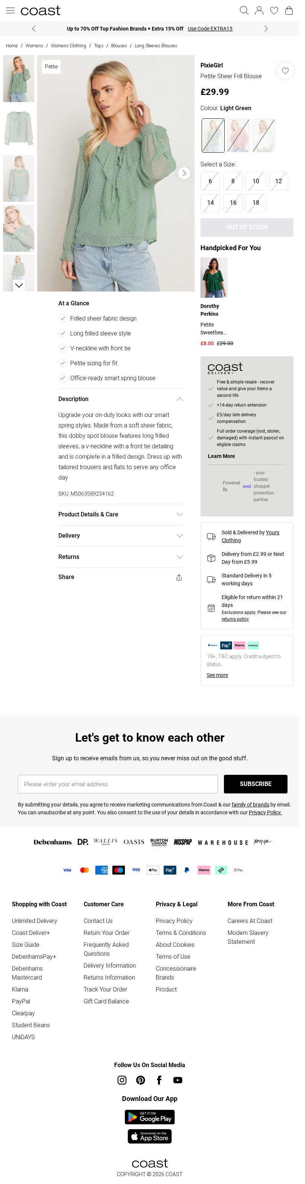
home (12, 45)
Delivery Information (110, 965)
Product (166, 989)
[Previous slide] (33, 29)
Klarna (20, 989)
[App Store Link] (150, 1127)
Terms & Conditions (181, 932)
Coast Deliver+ (31, 932)
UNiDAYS (23, 1037)
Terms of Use (173, 956)
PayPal (21, 1001)
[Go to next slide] (184, 173)
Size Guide (25, 944)
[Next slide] (266, 29)
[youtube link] (177, 1080)
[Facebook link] (159, 1080)
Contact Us (98, 920)
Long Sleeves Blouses (156, 45)
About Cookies (175, 944)
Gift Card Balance (106, 1001)
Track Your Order (105, 989)
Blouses (119, 45)
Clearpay (23, 1013)
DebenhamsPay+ (34, 956)
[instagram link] (122, 1080)
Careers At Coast (250, 920)
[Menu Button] (10, 10)
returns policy (235, 619)
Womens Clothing (68, 45)
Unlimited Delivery (34, 920)
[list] (116, 173)
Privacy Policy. (265, 812)
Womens (34, 45)
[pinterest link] (140, 1080)
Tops (98, 45)
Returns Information (109, 977)
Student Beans (31, 1025)
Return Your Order (106, 932)
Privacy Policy (174, 920)
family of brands (250, 805)
